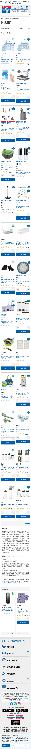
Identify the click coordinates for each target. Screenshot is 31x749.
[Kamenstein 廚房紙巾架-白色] (4, 203)
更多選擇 (3, 53)
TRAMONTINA (19, 556)
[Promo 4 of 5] (17, 634)
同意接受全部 (6, 745)
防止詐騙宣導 (20, 696)
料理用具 (18, 18)
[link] (8, 51)
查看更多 (15, 745)
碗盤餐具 (10, 583)
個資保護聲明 (24, 729)
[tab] (15, 646)
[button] (26, 11)
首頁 (2, 18)
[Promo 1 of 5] (12, 634)
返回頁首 (27, 523)
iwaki (26, 556)
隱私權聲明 (23, 727)
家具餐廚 (7, 18)
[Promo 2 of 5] (13, 634)
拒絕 (25, 745)
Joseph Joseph (11, 556)
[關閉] (29, 15)
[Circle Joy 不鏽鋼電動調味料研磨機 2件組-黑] (17, 164)
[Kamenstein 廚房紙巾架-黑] (2, 203)
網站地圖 (7, 727)
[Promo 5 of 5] (19, 634)
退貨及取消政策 (15, 731)
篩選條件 (21, 28)
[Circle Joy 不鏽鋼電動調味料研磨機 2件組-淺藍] (20, 164)
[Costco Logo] (6, 7)
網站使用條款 (15, 727)
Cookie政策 (6, 729)
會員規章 (7, 731)
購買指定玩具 (18, 2)
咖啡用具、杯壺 (17, 583)
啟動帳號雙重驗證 (23, 698)
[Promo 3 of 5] (15, 634)
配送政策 (24, 731)
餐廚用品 (12, 18)
